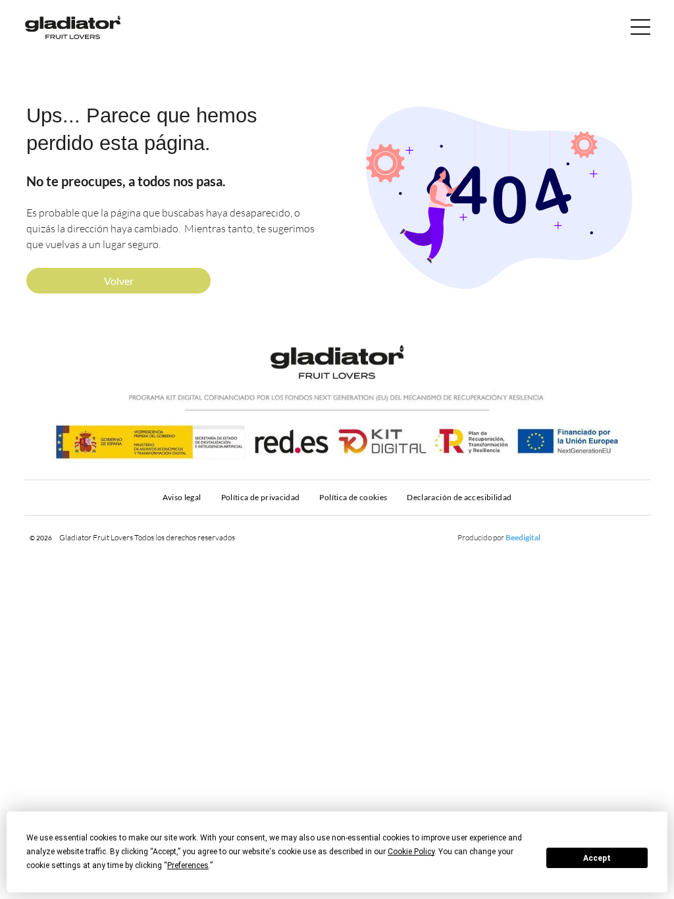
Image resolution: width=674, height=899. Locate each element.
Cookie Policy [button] (411, 851)
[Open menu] (640, 27)
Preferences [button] (188, 865)
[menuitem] (182, 497)
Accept (597, 858)
